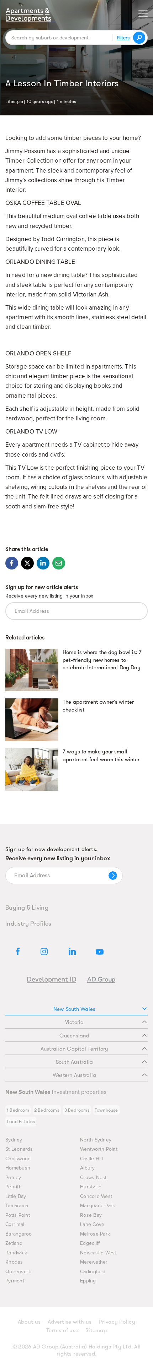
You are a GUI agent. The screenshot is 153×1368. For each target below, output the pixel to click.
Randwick (16, 1253)
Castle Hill (91, 1159)
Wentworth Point (98, 1149)
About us (29, 1322)
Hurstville (91, 1187)
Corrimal (14, 1224)
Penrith (13, 1187)
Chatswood (18, 1159)
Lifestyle (14, 101)
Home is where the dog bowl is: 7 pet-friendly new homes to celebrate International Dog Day (102, 660)
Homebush (17, 1168)
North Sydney (95, 1140)
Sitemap (96, 1330)
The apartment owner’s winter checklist (98, 706)
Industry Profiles (28, 923)
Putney (13, 1177)
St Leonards (19, 1149)
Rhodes (14, 1262)
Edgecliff (90, 1243)
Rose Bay (91, 1215)
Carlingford (92, 1272)
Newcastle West (98, 1253)
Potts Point (17, 1215)
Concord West (96, 1196)
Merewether (94, 1262)
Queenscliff (18, 1272)
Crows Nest (93, 1177)
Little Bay (15, 1196)
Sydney (13, 1140)
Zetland (13, 1243)
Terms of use (62, 1330)
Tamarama (16, 1206)
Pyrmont (14, 1281)
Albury (87, 1168)
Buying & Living (26, 907)
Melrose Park (95, 1234)
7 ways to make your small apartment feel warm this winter (101, 755)
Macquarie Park (97, 1206)
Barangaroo (18, 1234)
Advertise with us (69, 1322)
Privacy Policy (117, 1322)
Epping (88, 1281)
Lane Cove (92, 1224)
